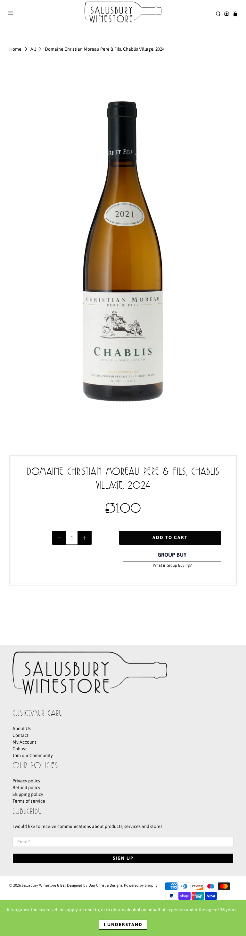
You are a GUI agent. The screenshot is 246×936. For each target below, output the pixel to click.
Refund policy (26, 787)
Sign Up (123, 858)
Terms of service (28, 801)
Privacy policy (26, 780)
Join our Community (32, 755)
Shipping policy (27, 794)
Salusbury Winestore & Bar (43, 885)
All (33, 49)
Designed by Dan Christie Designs (94, 885)
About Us (21, 728)
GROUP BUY (172, 555)
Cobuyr (19, 748)
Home (15, 49)
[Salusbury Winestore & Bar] (123, 14)
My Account (24, 742)
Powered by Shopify (141, 885)
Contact (20, 735)
